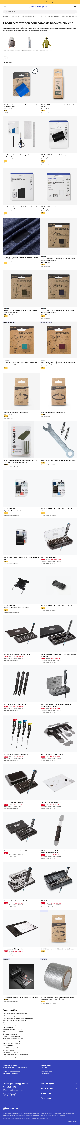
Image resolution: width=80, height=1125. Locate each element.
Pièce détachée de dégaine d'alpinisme (14, 1025)
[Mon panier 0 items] (75, 6)
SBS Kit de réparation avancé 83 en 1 (15, 901)
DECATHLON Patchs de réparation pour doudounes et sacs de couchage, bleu (58, 311)
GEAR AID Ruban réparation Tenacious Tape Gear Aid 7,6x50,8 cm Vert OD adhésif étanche (20, 461)
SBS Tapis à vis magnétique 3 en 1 (51, 802)
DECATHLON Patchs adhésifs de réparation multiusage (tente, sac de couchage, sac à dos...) (21, 156)
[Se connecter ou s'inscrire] (71, 6)
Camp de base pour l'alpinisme (11, 1043)
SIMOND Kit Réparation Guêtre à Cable (16, 412)
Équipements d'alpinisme (10, 1034)
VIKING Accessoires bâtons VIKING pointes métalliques (58, 460)
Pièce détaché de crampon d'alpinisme (14, 1032)
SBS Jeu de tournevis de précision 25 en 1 (17, 654)
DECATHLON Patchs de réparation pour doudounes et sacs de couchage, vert (21, 311)
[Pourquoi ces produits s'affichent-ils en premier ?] (4, 62)
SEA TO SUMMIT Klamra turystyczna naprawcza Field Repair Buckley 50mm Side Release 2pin (20, 607)
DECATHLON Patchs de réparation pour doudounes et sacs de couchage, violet (58, 363)
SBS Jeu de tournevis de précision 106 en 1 (17, 851)
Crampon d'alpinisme (9, 1050)
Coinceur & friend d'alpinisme (11, 1036)
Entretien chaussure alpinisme (29, 50)
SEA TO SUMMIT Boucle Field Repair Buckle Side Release (58, 606)
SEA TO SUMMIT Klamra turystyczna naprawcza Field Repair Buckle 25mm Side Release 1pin (20, 510)
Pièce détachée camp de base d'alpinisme (15, 1013)
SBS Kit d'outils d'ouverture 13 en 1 (52, 754)
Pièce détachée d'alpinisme (11, 1016)
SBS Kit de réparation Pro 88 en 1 (14, 802)
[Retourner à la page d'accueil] (38, 7)
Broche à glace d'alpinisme (10, 1052)
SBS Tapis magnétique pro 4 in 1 (14, 949)
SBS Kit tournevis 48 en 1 (48, 557)
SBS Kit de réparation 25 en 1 (50, 901)
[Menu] (5, 6)
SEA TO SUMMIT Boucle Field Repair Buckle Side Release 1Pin (58, 510)
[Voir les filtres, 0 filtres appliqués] (5, 58)
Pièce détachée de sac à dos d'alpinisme (14, 1020)
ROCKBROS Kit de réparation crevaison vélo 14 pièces (21, 997)
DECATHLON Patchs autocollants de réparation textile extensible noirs (21, 258)
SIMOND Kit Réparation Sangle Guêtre (53, 412)
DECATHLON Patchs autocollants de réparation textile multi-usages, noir (21, 208)
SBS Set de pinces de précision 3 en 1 (15, 704)
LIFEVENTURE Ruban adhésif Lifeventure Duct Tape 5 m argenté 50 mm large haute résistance (58, 998)
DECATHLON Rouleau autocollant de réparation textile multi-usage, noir (58, 156)
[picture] (21, 84)
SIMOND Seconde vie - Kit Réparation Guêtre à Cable (57, 949)
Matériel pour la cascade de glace (12, 1041)
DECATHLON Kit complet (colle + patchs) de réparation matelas (58, 105)
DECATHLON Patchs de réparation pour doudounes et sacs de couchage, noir (58, 259)
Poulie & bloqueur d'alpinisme (11, 1057)
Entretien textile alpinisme (47, 50)
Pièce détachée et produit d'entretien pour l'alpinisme (18, 1018)
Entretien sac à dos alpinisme (12, 50)
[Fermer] (75, 2)
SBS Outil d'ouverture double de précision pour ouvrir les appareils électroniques (58, 851)
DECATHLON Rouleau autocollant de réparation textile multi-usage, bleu (21, 105)
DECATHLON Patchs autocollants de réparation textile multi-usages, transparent (58, 208)
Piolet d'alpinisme (8, 1045)
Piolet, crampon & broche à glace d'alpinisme (15, 1054)
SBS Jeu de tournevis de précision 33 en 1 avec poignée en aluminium (58, 655)
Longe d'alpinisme (8, 1027)
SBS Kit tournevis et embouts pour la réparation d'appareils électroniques (56, 705)
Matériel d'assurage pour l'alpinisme (13, 1047)
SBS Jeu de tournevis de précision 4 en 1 (16, 754)
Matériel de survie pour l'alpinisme (12, 1029)
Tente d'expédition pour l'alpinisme (13, 1038)
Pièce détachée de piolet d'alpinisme (13, 1022)
